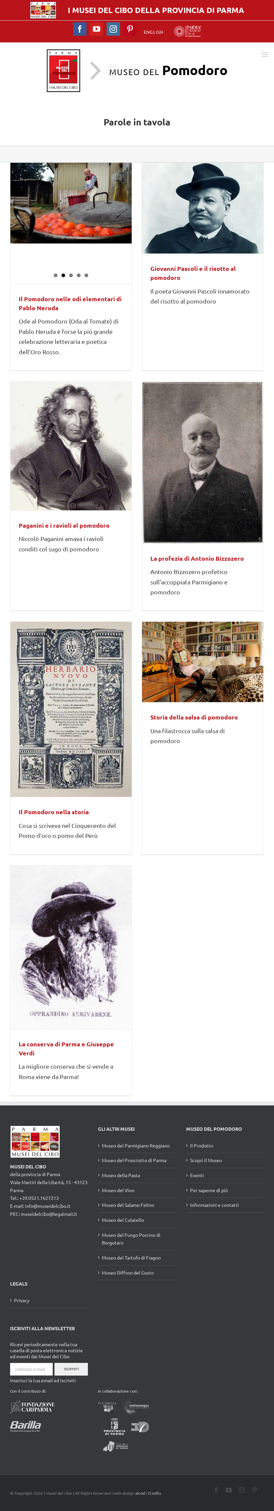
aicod (140, 1493)
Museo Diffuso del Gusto (128, 1273)
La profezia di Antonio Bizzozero (197, 558)
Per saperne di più (209, 1190)
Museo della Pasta (121, 1175)
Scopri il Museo (206, 1160)
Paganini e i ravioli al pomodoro (64, 525)
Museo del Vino (118, 1190)
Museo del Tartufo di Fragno (131, 1257)
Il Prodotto (201, 1145)
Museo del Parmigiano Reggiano (136, 1145)
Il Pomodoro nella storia (54, 812)
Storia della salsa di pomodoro (194, 717)
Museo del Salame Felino (128, 1205)
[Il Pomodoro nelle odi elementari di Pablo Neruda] (71, 203)
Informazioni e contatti (214, 1205)
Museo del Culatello (123, 1220)
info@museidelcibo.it (48, 1206)
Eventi (197, 1175)
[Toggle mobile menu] (265, 54)
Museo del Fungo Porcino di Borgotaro (131, 1239)
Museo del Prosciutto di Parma (134, 1160)
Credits (154, 1493)
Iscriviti (71, 1369)
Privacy (21, 1300)
